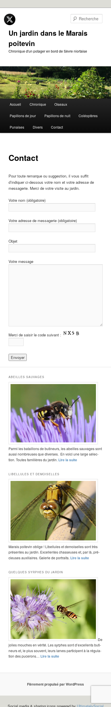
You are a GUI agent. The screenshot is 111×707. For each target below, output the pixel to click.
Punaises (17, 127)
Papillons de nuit (57, 115)
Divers (38, 127)
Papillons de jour (23, 115)
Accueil (15, 104)
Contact (57, 127)
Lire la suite (67, 459)
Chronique (38, 104)
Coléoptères (88, 115)
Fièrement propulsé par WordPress (55, 684)
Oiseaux (60, 104)
